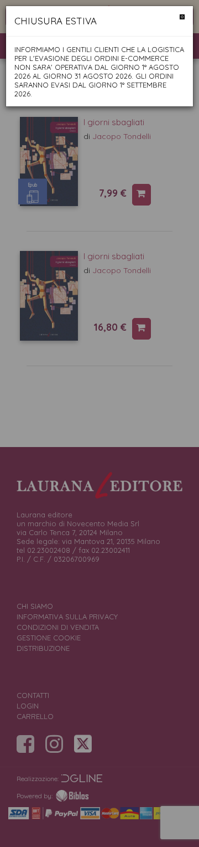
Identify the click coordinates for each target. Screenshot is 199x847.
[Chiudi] (182, 16)
